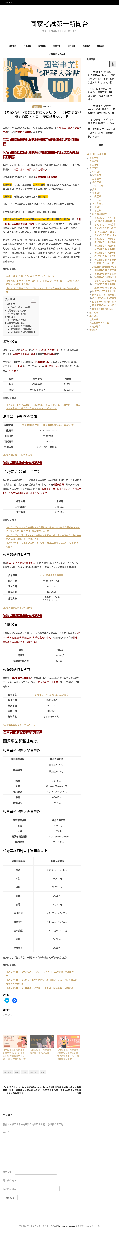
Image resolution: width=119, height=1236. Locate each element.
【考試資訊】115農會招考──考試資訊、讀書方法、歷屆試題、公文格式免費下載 (101, 109)
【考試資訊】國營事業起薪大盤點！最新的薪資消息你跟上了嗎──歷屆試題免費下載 (61, 1090)
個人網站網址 (9, 1188)
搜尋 (113, 64)
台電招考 (96, 207)
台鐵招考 (96, 196)
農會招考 (96, 178)
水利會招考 (97, 203)
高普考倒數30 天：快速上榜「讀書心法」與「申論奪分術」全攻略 (101, 133)
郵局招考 (96, 192)
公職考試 (27, 46)
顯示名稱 (8, 1172)
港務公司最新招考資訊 (20, 307)
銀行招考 (71, 46)
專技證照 (101, 46)
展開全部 (91, 154)
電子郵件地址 (10, 1180)
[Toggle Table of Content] (32, 300)
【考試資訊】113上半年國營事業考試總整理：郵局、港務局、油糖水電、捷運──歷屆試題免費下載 (22, 1090)
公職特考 (56, 46)
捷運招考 (96, 182)
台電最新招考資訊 (18, 314)
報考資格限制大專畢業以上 (22, 329)
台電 (42, 1072)
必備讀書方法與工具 (57, 54)
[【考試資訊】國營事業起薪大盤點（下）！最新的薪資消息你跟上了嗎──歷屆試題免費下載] (15, 1041)
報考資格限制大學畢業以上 (22, 326)
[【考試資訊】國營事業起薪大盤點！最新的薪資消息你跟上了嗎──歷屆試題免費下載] (68, 1041)
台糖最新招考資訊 (18, 320)
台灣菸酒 (96, 200)
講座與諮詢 (7, 2)
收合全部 (101, 154)
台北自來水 (97, 186)
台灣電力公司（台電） (17, 310)
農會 (94, 189)
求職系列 (93, 330)
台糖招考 (96, 210)
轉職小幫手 (94, 326)
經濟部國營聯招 (99, 214)
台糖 (24, 1072)
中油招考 (96, 171)
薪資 (17, 1072)
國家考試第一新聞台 (59, 24)
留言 (6, 1132)
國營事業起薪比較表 (16, 323)
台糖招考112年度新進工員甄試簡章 (51, 694)
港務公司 (11, 304)
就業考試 (86, 46)
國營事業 (42, 46)
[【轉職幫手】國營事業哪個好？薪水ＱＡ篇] (41, 1041)
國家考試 (12, 46)
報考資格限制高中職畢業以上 (23, 332)
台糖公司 (11, 317)
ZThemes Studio (67, 1226)
